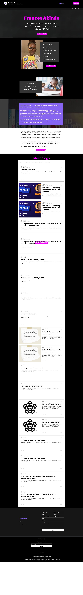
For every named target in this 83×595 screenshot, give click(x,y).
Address (54, 514)
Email (54, 510)
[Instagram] (75, 8)
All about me (26, 162)
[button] (78, 8)
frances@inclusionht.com (67, 8)
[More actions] (62, 167)
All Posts (20, 162)
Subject (43, 518)
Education (47, 162)
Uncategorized (34, 162)
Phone (43, 514)
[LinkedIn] (74, 8)
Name (43, 510)
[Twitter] (72, 8)
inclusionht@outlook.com (23, 524)
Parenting (41, 162)
